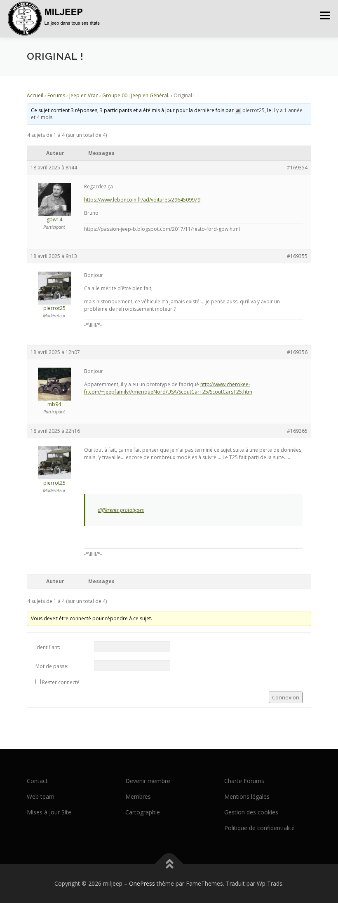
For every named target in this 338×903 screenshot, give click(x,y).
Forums (56, 95)
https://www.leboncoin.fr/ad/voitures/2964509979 (142, 199)
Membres (138, 796)
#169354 (297, 167)
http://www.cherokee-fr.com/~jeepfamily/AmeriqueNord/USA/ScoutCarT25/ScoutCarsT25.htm (168, 388)
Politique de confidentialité (259, 828)
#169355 (297, 256)
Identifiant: (47, 647)
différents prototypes (121, 510)
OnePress (142, 883)
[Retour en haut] (169, 864)
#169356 (297, 352)
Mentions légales (247, 796)
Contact (37, 781)
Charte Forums (244, 781)
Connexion (285, 697)
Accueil (35, 95)
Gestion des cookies (251, 812)
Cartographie (142, 812)
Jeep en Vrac (83, 95)
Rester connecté (61, 682)
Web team (40, 796)
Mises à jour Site (49, 812)
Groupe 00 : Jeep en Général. (135, 95)
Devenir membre (147, 781)
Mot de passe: (51, 666)
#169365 (297, 430)
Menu (324, 15)
